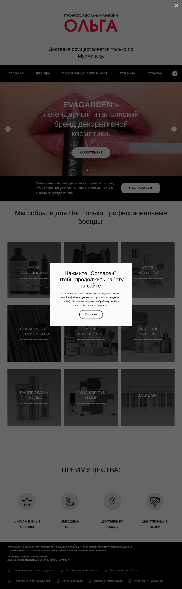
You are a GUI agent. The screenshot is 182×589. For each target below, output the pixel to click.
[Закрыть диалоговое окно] (176, 5)
